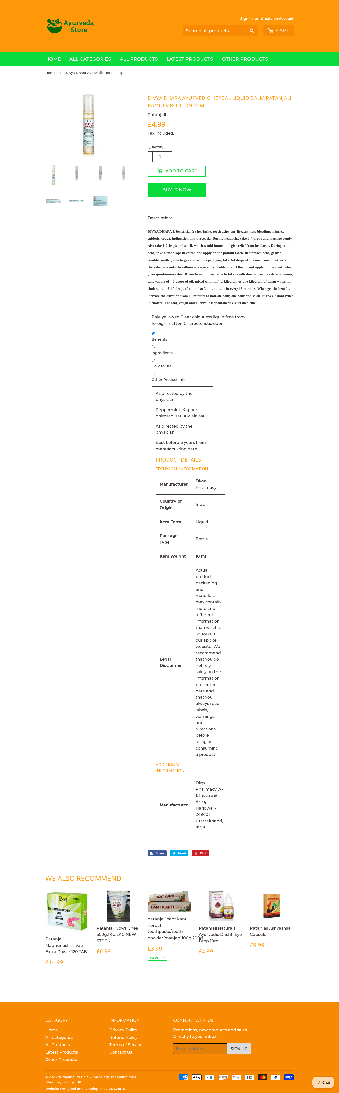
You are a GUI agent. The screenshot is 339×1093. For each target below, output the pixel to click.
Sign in (246, 19)
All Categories (90, 59)
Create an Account (277, 19)
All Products (139, 59)
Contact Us (120, 1052)
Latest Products (190, 59)
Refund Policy (123, 1037)
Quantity (155, 147)
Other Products (245, 59)
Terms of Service (125, 1044)
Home (53, 59)
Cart (282, 30)
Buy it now (176, 190)
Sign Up (239, 1048)
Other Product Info (169, 379)
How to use (162, 366)
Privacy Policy (123, 1030)
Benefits (159, 339)
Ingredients (162, 353)
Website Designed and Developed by (85, 1089)
